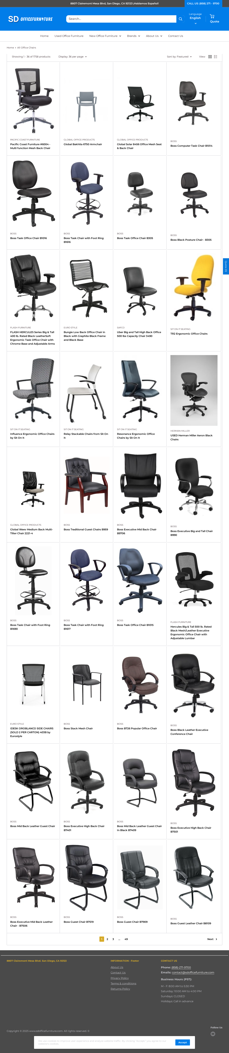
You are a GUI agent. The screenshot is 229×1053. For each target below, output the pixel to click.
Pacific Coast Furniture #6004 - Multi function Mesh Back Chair (30, 146)
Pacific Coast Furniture (25, 139)
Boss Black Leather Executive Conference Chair (189, 731)
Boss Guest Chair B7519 (79, 921)
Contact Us (175, 36)
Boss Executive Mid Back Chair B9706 (136, 531)
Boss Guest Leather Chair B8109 (190, 923)
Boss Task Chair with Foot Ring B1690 (30, 626)
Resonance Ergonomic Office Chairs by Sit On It (136, 435)
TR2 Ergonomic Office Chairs (189, 333)
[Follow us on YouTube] (213, 1034)
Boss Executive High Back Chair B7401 (84, 828)
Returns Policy (120, 988)
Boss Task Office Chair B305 (135, 238)
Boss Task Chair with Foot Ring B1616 (84, 240)
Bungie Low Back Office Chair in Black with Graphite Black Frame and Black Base (85, 336)
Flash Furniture (20, 327)
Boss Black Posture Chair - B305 (191, 239)
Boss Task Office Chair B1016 (28, 238)
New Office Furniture (103, 36)
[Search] (180, 19)
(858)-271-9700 (181, 967)
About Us (152, 36)
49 (126, 939)
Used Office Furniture (68, 36)
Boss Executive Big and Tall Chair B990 (191, 533)
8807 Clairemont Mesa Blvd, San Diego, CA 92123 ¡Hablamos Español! (114, 3)
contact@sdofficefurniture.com (193, 972)
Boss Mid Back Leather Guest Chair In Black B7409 (139, 828)
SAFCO (121, 327)
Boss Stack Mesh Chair (78, 728)
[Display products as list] (215, 56)
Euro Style (70, 327)
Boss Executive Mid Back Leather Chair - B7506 (31, 923)
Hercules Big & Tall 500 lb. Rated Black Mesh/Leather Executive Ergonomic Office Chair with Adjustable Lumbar (191, 632)
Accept (182, 1042)
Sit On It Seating (180, 329)
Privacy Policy (120, 978)
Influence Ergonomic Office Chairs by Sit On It (32, 435)
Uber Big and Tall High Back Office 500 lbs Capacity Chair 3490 (139, 334)
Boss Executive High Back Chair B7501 (190, 829)
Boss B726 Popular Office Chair (137, 728)
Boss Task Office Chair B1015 (135, 625)
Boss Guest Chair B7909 (132, 921)
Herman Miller (180, 430)
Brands (131, 36)
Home (44, 36)
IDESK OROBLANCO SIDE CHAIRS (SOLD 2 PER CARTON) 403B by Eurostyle (31, 732)
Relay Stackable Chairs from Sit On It (86, 435)
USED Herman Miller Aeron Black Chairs (191, 437)
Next (210, 939)
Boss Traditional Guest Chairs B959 (86, 529)
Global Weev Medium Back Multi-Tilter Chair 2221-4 (31, 531)
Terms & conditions (123, 983)
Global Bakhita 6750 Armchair (83, 144)
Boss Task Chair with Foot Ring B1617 (84, 626)
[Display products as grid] (210, 56)
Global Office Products (79, 139)
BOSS (173, 141)
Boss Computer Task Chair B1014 (191, 145)
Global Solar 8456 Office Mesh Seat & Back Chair (139, 146)
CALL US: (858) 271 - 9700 (203, 3)
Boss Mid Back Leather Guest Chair (32, 826)
